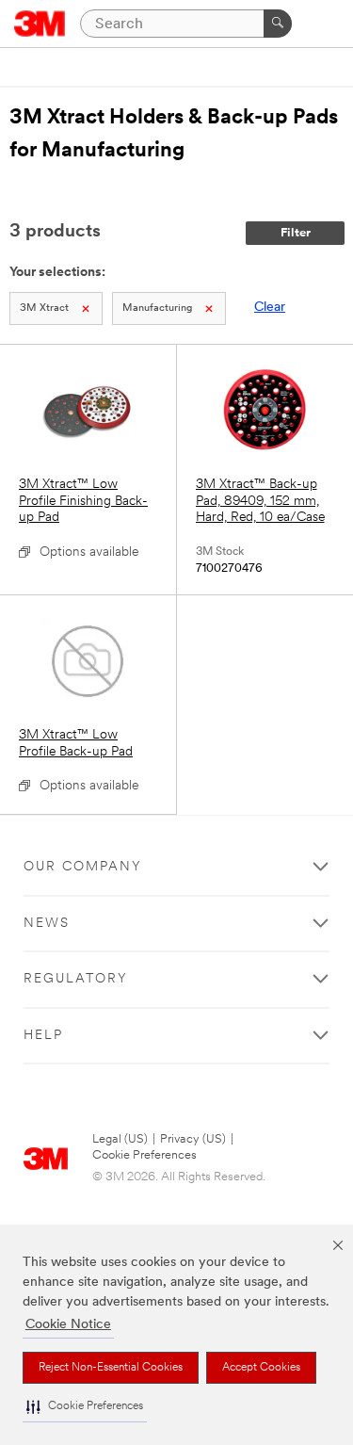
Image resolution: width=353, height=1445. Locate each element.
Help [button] (43, 1036)
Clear (269, 307)
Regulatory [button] (76, 979)
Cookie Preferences (144, 1155)
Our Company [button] (83, 867)
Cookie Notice (68, 1325)
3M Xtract (44, 308)
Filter (296, 233)
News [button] (47, 924)
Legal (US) (120, 1139)
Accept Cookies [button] (261, 1367)
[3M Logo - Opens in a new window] (40, 23)
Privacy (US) (193, 1139)
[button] (85, 1406)
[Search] (278, 23)
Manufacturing (157, 308)
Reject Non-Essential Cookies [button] (111, 1367)
